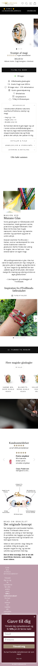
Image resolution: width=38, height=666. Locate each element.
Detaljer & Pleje (19, 141)
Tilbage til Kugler (20, 350)
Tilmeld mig (19, 646)
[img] (19, 445)
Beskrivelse (19, 105)
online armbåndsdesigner (20, 128)
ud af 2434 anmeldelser (19, 448)
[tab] (13, 337)
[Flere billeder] (36, 318)
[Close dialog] (34, 616)
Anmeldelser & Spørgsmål (19, 145)
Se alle (19, 367)
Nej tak (19, 659)
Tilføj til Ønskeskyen (20, 99)
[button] (12, 55)
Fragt (17, 61)
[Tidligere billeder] (2, 318)
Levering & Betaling (19, 150)
